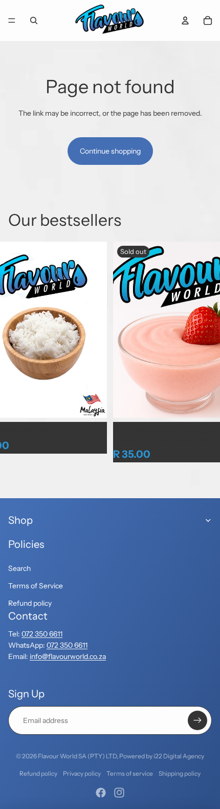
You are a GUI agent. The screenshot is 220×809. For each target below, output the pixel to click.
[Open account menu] (185, 20)
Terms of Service (35, 585)
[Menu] (12, 20)
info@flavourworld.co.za (68, 656)
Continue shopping (110, 151)
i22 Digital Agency (178, 756)
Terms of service (129, 773)
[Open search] (34, 20)
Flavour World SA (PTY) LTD (77, 756)
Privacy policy (82, 773)
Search (19, 568)
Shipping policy (180, 773)
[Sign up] (197, 720)
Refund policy (30, 603)
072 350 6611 (41, 633)
